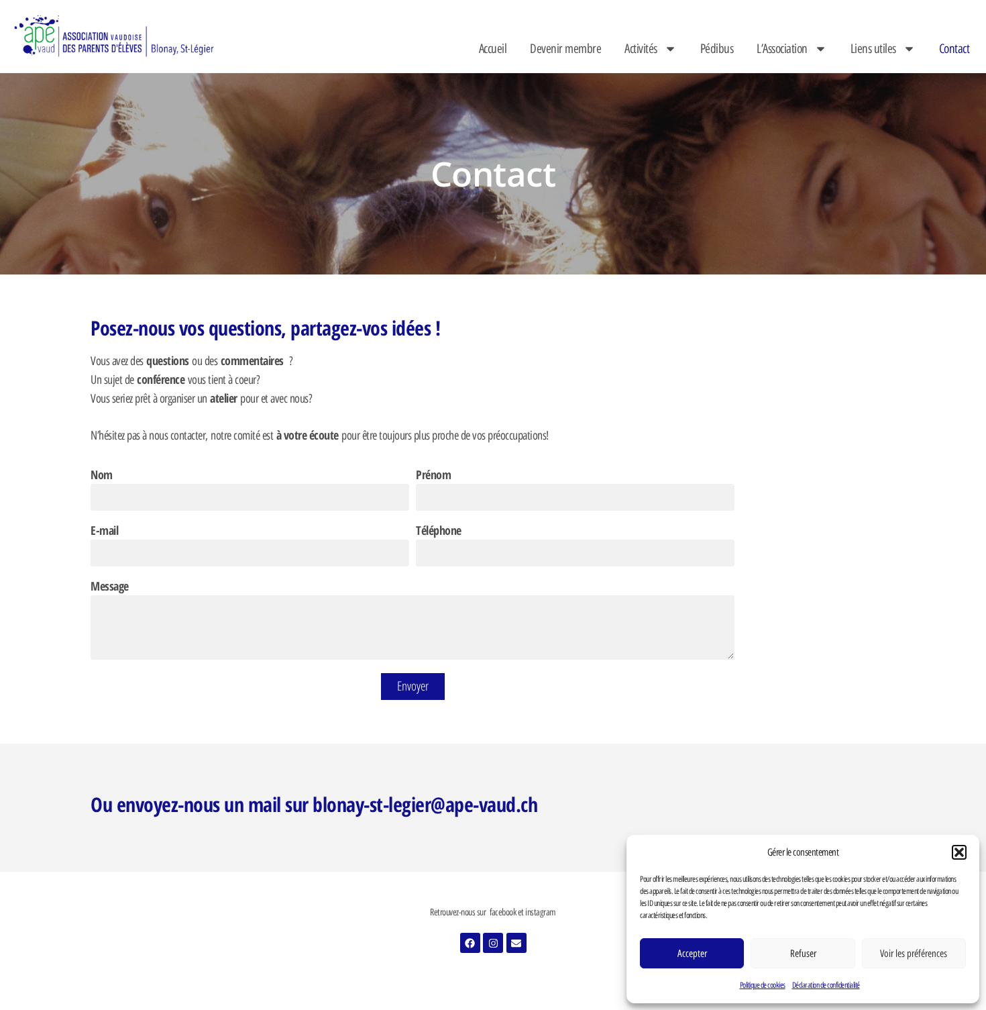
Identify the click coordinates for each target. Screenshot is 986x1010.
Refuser (803, 954)
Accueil (493, 48)
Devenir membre (565, 48)
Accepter (692, 954)
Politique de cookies (762, 985)
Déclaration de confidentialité (826, 985)
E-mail (104, 531)
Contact (954, 48)
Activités (640, 48)
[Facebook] (470, 943)
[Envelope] (516, 943)
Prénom (433, 475)
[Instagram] (493, 943)
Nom (102, 475)
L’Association (782, 48)
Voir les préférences (913, 954)
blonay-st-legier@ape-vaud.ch (425, 804)
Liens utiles (873, 48)
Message (110, 587)
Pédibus (717, 48)
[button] (959, 852)
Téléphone (438, 531)
